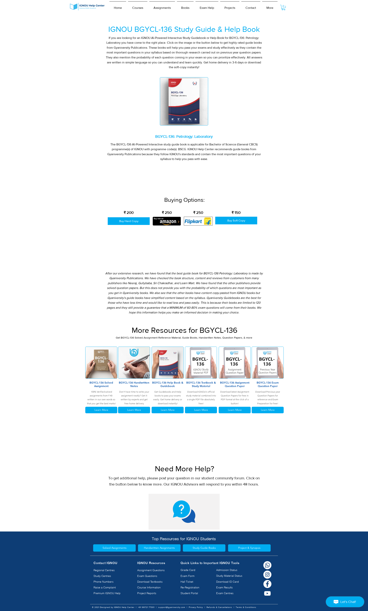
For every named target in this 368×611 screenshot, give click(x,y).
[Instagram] (267, 575)
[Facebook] (267, 584)
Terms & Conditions (246, 607)
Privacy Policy (196, 607)
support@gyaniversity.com (171, 607)
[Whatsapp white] (267, 565)
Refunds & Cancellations (219, 607)
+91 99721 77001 (146, 607)
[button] (137, 6)
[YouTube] (267, 593)
